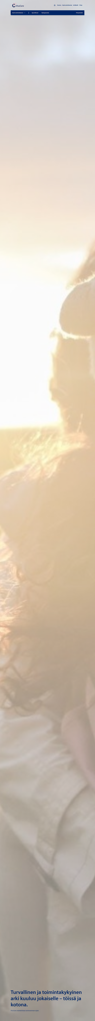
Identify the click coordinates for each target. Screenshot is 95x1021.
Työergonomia (45, 12)
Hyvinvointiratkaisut (17, 12)
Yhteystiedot (79, 12)
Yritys (80, 5)
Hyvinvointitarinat (67, 5)
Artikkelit (75, 5)
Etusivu (59, 5)
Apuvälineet (35, 12)
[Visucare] (18, 5)
